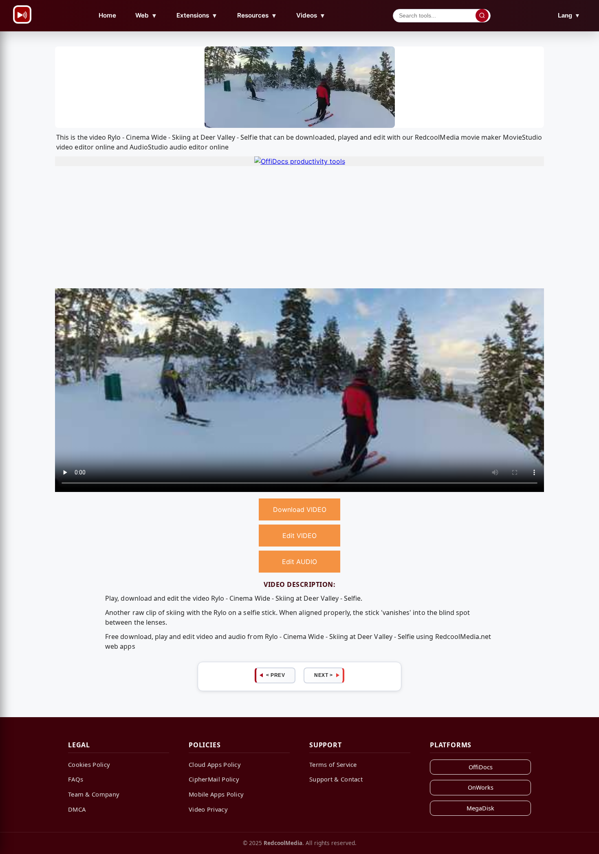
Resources (257, 15)
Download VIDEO (299, 509)
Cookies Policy (89, 764)
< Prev (275, 675)
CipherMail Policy (214, 779)
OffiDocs (481, 767)
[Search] (482, 15)
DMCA (77, 809)
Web (146, 15)
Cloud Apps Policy (215, 764)
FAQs (75, 779)
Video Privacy (208, 809)
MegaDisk (480, 808)
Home (107, 15)
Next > (323, 675)
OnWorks (480, 787)
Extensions (197, 15)
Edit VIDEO (299, 535)
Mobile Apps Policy (216, 794)
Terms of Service (333, 764)
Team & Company (93, 794)
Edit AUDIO (299, 562)
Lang (569, 15)
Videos (311, 15)
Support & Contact (336, 779)
